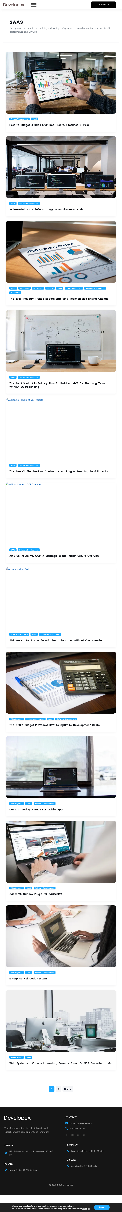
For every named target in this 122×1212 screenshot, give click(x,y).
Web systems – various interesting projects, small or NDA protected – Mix (60, 1063)
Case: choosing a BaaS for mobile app (36, 809)
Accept (102, 1207)
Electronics (37, 288)
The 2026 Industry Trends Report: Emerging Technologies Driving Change (58, 299)
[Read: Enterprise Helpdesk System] (61, 936)
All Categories (16, 719)
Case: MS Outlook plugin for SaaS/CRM (35, 894)
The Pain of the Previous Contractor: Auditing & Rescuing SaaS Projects (58, 471)
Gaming (50, 288)
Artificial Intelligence (19, 634)
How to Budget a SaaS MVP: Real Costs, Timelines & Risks (49, 125)
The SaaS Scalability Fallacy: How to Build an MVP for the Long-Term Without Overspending (57, 385)
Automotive (24, 288)
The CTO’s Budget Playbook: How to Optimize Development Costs (54, 725)
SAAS (35, 119)
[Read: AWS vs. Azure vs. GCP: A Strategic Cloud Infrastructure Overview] (61, 513)
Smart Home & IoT (73, 288)
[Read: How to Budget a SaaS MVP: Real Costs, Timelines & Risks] (61, 83)
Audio (13, 288)
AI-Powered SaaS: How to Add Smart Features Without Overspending (56, 640)
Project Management (19, 119)
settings (86, 1208)
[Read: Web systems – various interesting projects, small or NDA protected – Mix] (61, 1021)
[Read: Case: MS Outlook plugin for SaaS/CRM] (61, 852)
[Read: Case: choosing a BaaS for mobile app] (61, 767)
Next (67, 1089)
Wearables (15, 293)
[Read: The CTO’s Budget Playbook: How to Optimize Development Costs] (61, 683)
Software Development (28, 203)
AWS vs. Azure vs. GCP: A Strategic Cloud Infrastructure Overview (54, 556)
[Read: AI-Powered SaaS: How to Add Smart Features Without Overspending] (61, 598)
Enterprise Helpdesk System (28, 978)
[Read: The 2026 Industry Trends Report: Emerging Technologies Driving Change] (61, 252)
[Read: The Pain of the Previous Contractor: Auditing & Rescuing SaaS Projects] (61, 429)
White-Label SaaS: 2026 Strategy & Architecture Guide (46, 209)
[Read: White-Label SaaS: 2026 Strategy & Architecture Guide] (61, 167)
